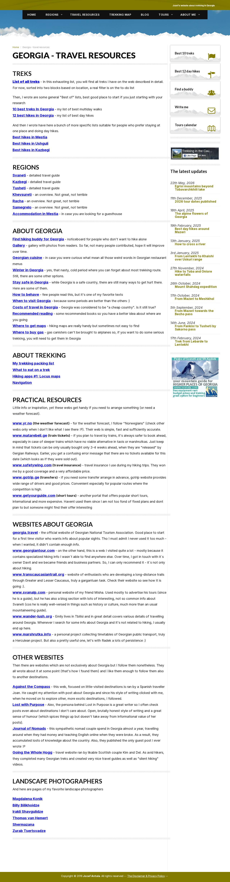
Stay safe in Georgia (30, 282)
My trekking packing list (33, 363)
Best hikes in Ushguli (30, 143)
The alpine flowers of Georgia (191, 215)
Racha (18, 201)
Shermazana (23, 824)
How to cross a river (190, 244)
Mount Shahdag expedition (196, 287)
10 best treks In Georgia (33, 109)
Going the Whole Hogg (32, 752)
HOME (31, 14)
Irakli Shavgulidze (28, 811)
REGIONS (52, 14)
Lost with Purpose (28, 704)
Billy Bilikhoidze (26, 805)
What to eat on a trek (31, 370)
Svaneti (19, 175)
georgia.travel (25, 532)
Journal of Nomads (29, 728)
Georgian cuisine (27, 257)
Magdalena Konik (28, 799)
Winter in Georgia (28, 270)
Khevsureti (22, 194)
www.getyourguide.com (34, 495)
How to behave (26, 294)
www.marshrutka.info (32, 634)
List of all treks (26, 81)
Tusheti (19, 188)
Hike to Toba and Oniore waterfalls (193, 273)
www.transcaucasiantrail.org (38, 574)
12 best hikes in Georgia (33, 115)
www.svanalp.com (29, 592)
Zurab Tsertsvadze (29, 831)
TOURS (164, 14)
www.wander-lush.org (32, 616)
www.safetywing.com (32, 465)
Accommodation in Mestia (35, 214)
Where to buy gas (28, 332)
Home (16, 47)
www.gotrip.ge (26, 477)
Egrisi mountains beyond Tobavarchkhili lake (194, 187)
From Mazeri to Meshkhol (194, 299)
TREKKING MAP (120, 14)
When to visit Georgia (32, 301)
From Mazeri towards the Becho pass (194, 312)
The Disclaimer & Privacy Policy (146, 876)
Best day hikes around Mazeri (192, 230)
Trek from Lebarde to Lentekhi (191, 343)
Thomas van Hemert (30, 818)
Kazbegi (20, 182)
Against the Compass (31, 686)
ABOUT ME (188, 14)
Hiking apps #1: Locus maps (36, 376)
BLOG (145, 14)
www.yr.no (22, 423)
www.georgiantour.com (34, 550)
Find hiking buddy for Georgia (38, 239)
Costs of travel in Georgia (35, 307)
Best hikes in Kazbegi (31, 150)
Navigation (22, 382)
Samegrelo (22, 207)
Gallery (19, 245)
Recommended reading (33, 313)
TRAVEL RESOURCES (85, 14)
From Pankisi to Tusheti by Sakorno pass (195, 327)
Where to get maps (29, 326)
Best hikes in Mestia (30, 137)
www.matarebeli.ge (30, 435)
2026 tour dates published (195, 201)
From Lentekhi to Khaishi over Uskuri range (194, 257)
